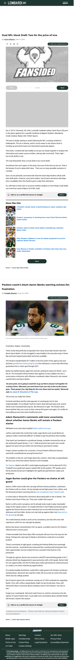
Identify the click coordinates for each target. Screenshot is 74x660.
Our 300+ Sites (56, 635)
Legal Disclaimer (41, 642)
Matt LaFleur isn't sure (42, 428)
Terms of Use (10, 642)
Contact (38, 635)
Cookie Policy (24, 642)
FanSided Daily (24, 639)
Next (62, 88)
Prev (11, 88)
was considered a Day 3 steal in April (50, 492)
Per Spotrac (10, 465)
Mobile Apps (10, 639)
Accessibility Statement (59, 642)
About (7, 635)
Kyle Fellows (9, 39)
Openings (22, 635)
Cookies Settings (25, 646)
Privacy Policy (55, 639)
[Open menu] (5, 3)
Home (8, 268)
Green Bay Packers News (21, 619)
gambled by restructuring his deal (25, 363)
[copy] (17, 44)
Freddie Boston (10, 293)
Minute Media (14, 651)
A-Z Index (9, 646)
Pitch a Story (39, 639)
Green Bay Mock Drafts (20, 268)
